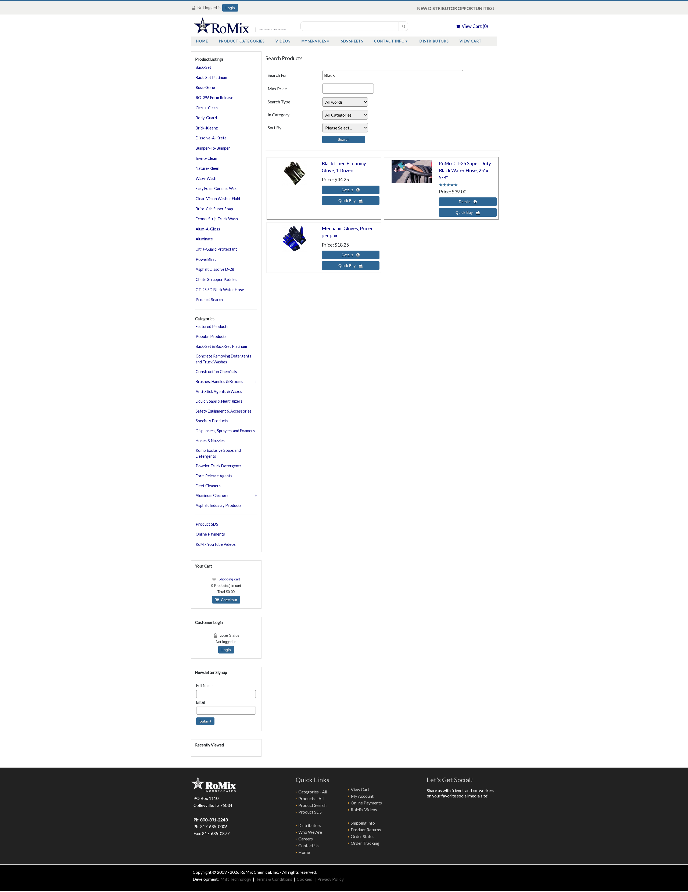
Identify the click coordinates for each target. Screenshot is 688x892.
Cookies (305, 879)
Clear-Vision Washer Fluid (218, 198)
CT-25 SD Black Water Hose (220, 289)
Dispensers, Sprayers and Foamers (225, 430)
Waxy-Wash (206, 178)
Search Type (279, 101)
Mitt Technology (235, 879)
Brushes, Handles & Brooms (219, 381)
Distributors (434, 41)
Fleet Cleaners (208, 485)
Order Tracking (365, 843)
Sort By (274, 127)
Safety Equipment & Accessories (224, 411)
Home (202, 41)
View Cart (471, 41)
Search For (277, 75)
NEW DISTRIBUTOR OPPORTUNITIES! (455, 8)
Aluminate (204, 239)
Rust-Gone (205, 87)
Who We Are (310, 832)
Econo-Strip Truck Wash (217, 218)
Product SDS (207, 524)
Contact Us (308, 845)
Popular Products (211, 336)
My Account (362, 796)
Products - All (311, 798)
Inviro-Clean (206, 158)
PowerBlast (206, 259)
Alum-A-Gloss (208, 229)
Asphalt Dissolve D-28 (215, 269)
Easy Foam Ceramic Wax (216, 188)
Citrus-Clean (207, 108)
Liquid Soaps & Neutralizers (219, 401)
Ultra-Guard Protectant (216, 249)
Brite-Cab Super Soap (214, 209)
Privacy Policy (330, 879)
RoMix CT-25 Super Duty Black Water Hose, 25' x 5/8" (465, 170)
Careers (305, 838)
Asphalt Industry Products (219, 505)
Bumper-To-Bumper (213, 148)
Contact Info (389, 41)
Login (230, 8)
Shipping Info (363, 822)
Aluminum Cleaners (212, 495)
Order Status (362, 836)
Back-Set (203, 67)
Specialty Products (212, 420)
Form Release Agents (214, 476)
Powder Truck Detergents (219, 466)
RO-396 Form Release (214, 97)
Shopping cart (229, 579)
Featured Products (212, 326)
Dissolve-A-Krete (211, 138)
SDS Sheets (352, 41)
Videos (282, 41)
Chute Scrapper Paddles (216, 279)
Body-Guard (206, 117)
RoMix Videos (364, 809)
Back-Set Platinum (211, 77)
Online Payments (210, 534)
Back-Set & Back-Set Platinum (221, 346)
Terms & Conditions (274, 879)
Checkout (228, 600)
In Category (278, 114)
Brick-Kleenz (207, 128)
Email (200, 702)
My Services (314, 41)
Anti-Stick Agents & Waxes (219, 391)
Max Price (277, 88)
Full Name (204, 685)
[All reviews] (448, 184)
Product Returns (366, 829)
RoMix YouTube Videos (216, 544)
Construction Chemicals (216, 371)
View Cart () (474, 26)
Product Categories (241, 41)
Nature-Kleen (207, 168)
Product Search (209, 299)
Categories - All (312, 791)
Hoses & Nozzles (210, 440)
